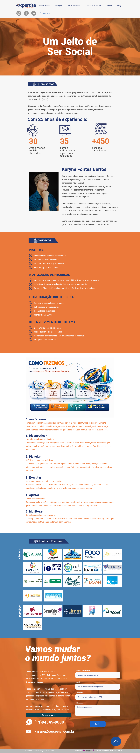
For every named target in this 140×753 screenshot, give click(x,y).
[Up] (116, 741)
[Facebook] (26, 13)
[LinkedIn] (33, 13)
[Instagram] (18, 13)
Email (78, 682)
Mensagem (79, 703)
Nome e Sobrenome (82, 670)
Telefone (79, 692)
